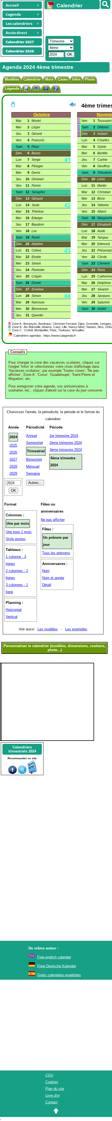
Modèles (12, 79)
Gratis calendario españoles (59, 975)
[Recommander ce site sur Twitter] (22, 773)
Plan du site (54, 1089)
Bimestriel (34, 459)
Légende (12, 88)
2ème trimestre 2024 (65, 443)
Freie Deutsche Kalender (56, 966)
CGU (49, 1075)
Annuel (31, 436)
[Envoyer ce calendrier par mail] (36, 88)
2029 (13, 473)
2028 (13, 466)
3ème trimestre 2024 (65, 450)
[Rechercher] (105, 4)
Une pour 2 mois (19, 532)
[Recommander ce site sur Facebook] (12, 773)
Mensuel (32, 466)
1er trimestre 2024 (63, 436)
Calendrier (32, 79)
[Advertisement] (75, 22)
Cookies (51, 1082)
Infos (76, 79)
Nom (45, 571)
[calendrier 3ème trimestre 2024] (72, 106)
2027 (13, 459)
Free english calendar (54, 957)
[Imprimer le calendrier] (46, 89)
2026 (13, 452)
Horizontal (13, 610)
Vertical (11, 617)
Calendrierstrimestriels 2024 (22, 749)
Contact (51, 1102)
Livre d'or (52, 1095)
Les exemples (76, 629)
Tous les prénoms (56, 553)
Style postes (16, 539)
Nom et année (53, 578)
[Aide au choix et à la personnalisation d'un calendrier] (55, 89)
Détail (46, 585)
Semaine (33, 473)
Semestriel (34, 443)
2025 (13, 445)
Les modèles (48, 629)
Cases (63, 79)
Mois (49, 79)
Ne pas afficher (53, 520)
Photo (90, 79)
